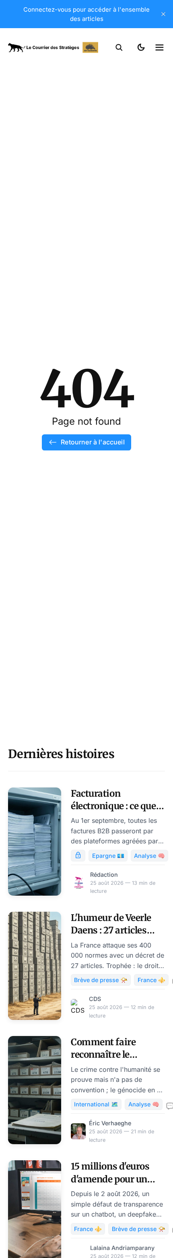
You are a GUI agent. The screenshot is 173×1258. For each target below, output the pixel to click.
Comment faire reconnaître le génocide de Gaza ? (110, 1054)
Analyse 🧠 (149, 855)
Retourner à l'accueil (92, 442)
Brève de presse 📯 (101, 979)
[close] (163, 14)
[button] (119, 47)
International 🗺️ (96, 1104)
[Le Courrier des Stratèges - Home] (53, 47)
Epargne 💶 (108, 855)
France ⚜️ (151, 979)
